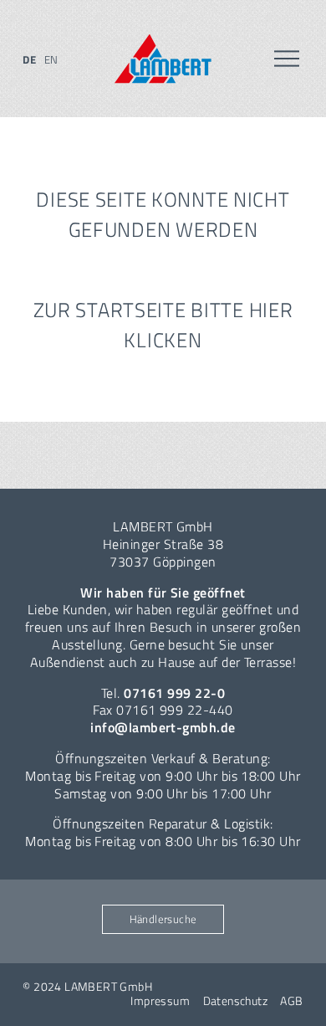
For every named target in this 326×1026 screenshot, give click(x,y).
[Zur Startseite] (163, 59)
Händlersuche (163, 919)
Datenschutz (235, 1001)
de (29, 59)
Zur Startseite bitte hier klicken (163, 325)
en (51, 59)
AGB (291, 1001)
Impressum (160, 1001)
